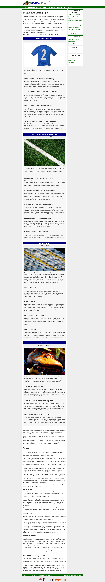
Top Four (43, 34)
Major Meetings (71, 41)
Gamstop (80, 575)
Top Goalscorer (58, 34)
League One (71, 62)
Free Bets (38, 7)
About (44, 7)
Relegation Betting (50, 34)
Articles (70, 7)
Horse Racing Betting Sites (74, 39)
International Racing (72, 43)
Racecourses (51, 7)
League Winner (36, 34)
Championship (71, 60)
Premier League (71, 58)
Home (24, 7)
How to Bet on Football (73, 49)
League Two (71, 64)
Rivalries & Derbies (72, 52)
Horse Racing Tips (61, 7)
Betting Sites (31, 7)
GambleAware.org (74, 575)
